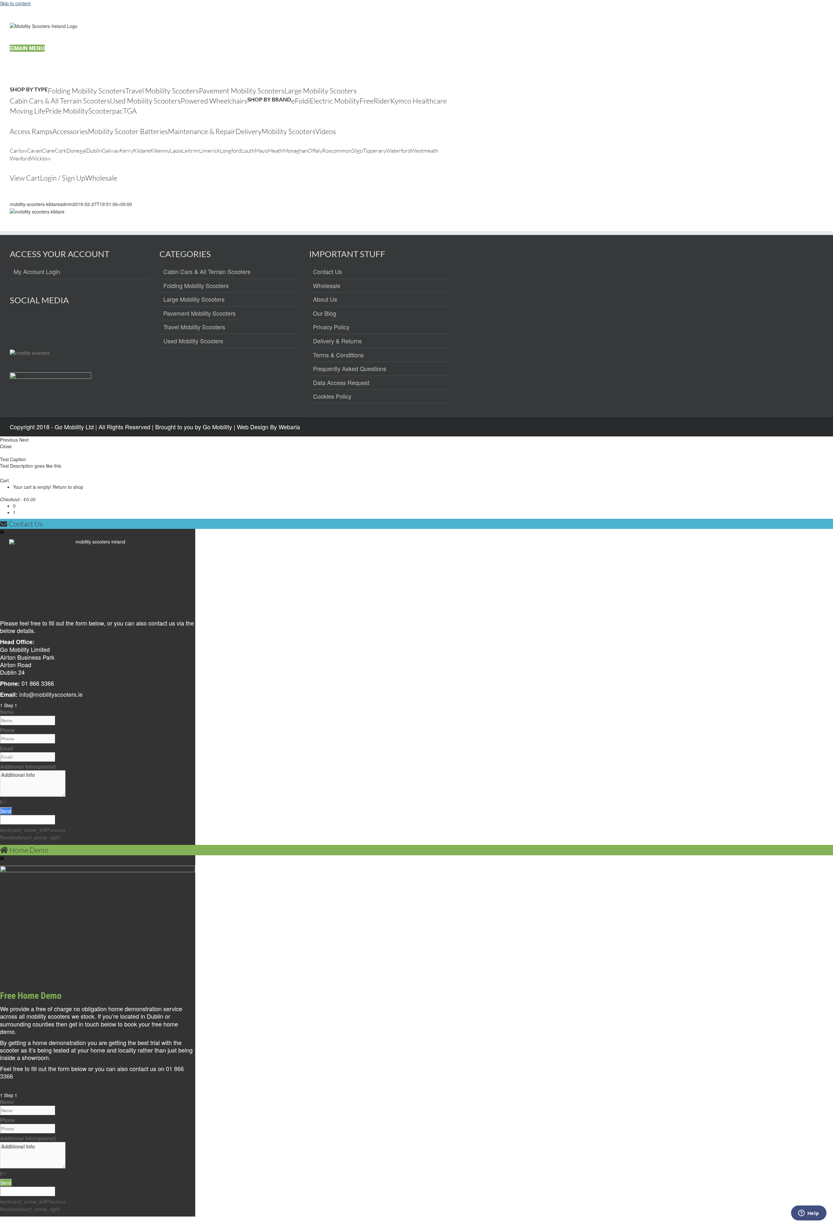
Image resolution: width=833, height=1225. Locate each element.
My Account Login (37, 271)
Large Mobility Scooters (194, 299)
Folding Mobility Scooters (196, 285)
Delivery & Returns (337, 341)
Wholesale (326, 285)
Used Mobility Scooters (193, 341)
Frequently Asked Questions (349, 368)
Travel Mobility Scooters (194, 327)
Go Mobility (217, 426)
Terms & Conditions (338, 355)
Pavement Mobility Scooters (199, 313)
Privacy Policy (331, 327)
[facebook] (15, 323)
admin (66, 204)
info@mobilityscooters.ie (51, 694)
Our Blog (324, 313)
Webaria (289, 426)
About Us (325, 299)
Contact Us (327, 271)
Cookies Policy (332, 396)
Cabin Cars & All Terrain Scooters (207, 271)
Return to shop (68, 487)
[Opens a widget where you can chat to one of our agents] (808, 1213)
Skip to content (15, 3)
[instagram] (29, 323)
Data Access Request (341, 382)
